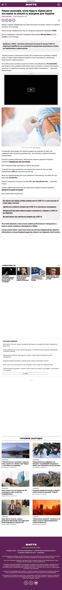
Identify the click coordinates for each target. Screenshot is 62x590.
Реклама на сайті (11, 550)
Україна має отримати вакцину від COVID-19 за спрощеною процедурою (29, 207)
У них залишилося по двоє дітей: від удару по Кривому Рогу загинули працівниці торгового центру (30, 350)
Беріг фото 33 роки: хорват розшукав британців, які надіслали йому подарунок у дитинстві (30, 345)
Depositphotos (36, 147)
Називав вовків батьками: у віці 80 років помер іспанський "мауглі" (26, 361)
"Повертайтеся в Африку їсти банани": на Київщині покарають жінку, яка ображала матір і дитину (46, 463)
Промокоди (40, 552)
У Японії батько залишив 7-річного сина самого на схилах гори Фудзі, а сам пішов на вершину (30, 369)
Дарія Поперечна (7, 16)
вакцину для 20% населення (19, 162)
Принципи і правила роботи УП (27, 552)
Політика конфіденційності (25, 550)
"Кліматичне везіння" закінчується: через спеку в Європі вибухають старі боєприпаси (27, 356)
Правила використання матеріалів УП (45, 550)
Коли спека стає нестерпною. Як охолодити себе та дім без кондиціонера (28, 365)
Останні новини (10, 341)
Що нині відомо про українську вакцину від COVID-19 (22, 217)
